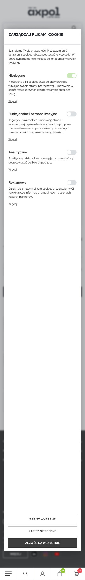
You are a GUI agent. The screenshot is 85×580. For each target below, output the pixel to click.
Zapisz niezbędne (42, 531)
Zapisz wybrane (42, 519)
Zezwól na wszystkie (42, 543)
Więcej (12, 101)
